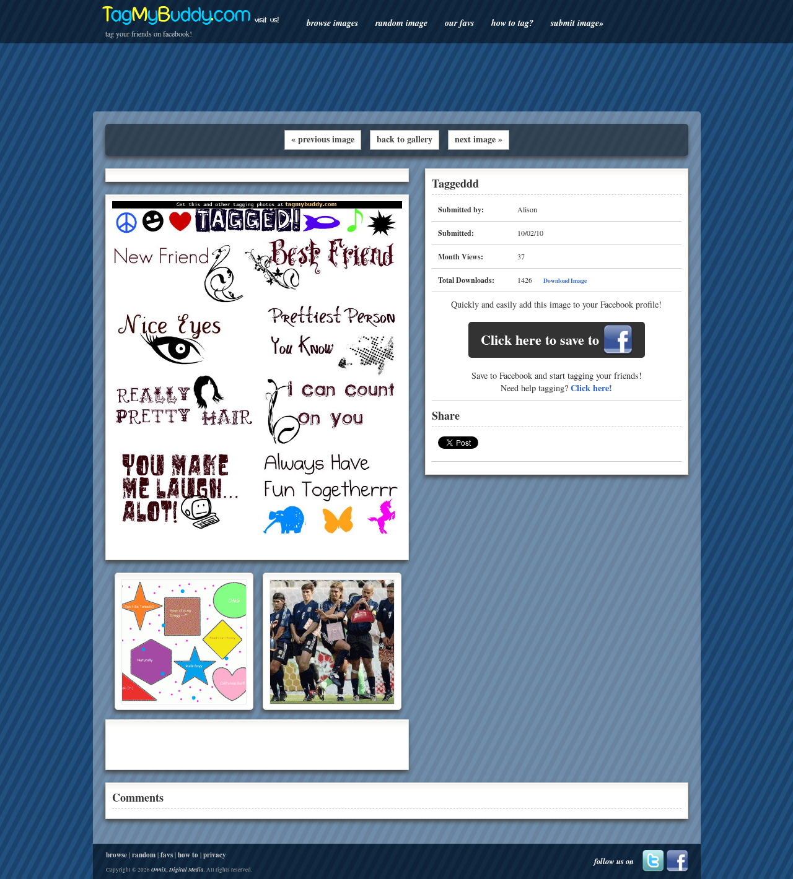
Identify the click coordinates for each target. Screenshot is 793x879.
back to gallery (404, 138)
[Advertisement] (396, 77)
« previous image (322, 138)
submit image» (577, 23)
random (144, 855)
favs (166, 855)
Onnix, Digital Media (177, 869)
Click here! (591, 387)
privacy (214, 855)
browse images (332, 23)
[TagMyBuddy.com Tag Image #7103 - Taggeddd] (257, 550)
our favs (459, 23)
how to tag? (512, 23)
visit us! (267, 19)
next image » (478, 138)
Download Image (565, 280)
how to (188, 855)
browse (116, 855)
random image (401, 23)
